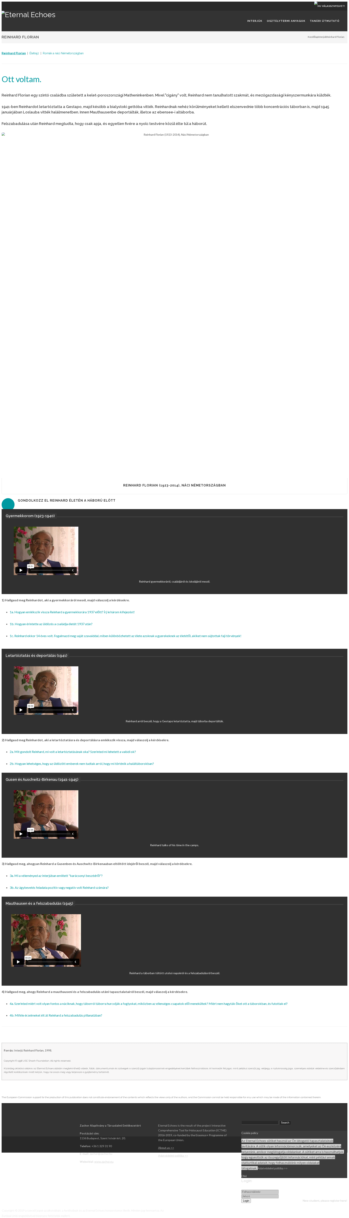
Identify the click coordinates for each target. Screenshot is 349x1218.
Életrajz (34, 53)
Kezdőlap (313, 36)
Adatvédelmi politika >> (273, 1168)
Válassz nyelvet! (333, 5)
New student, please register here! (325, 1200)
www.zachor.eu (104, 1161)
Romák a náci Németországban (63, 53)
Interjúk (322, 36)
